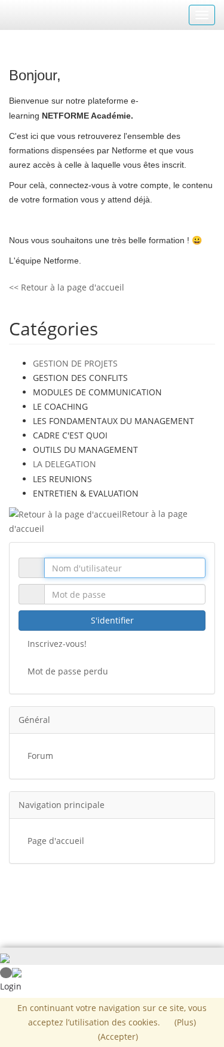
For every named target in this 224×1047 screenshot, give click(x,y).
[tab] (112, 720)
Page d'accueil (55, 840)
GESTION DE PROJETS (75, 363)
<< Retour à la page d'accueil (66, 287)
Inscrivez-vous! (57, 643)
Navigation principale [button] (62, 804)
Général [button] (34, 719)
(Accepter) (118, 1036)
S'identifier (112, 620)
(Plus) (185, 1022)
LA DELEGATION (64, 464)
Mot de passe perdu (67, 671)
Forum (40, 755)
